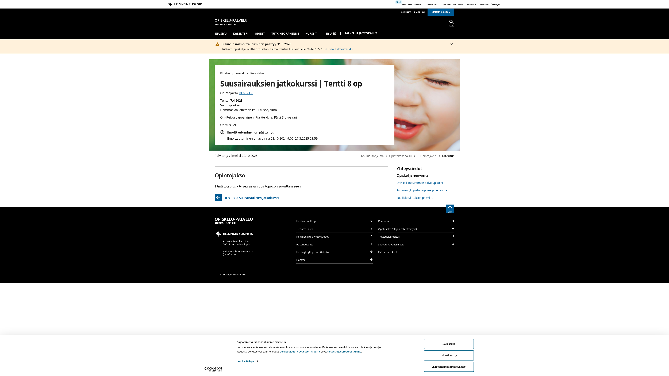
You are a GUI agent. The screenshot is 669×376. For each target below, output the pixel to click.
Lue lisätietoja (245, 361)
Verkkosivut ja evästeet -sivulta (300, 351)
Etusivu (221, 34)
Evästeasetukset (387, 252)
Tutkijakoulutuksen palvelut (415, 198)
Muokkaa (446, 355)
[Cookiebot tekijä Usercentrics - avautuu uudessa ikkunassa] (213, 369)
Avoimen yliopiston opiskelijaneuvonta (422, 190)
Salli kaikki (449, 343)
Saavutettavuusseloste (391, 244)
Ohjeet (260, 34)
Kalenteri (240, 34)
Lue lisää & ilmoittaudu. (337, 49)
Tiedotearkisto (304, 229)
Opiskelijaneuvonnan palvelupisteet (420, 183)
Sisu (331, 34)
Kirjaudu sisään (441, 12)
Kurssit (311, 34)
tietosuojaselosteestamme (344, 351)
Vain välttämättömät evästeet (449, 366)
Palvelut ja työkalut (360, 33)
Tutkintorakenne (285, 34)
